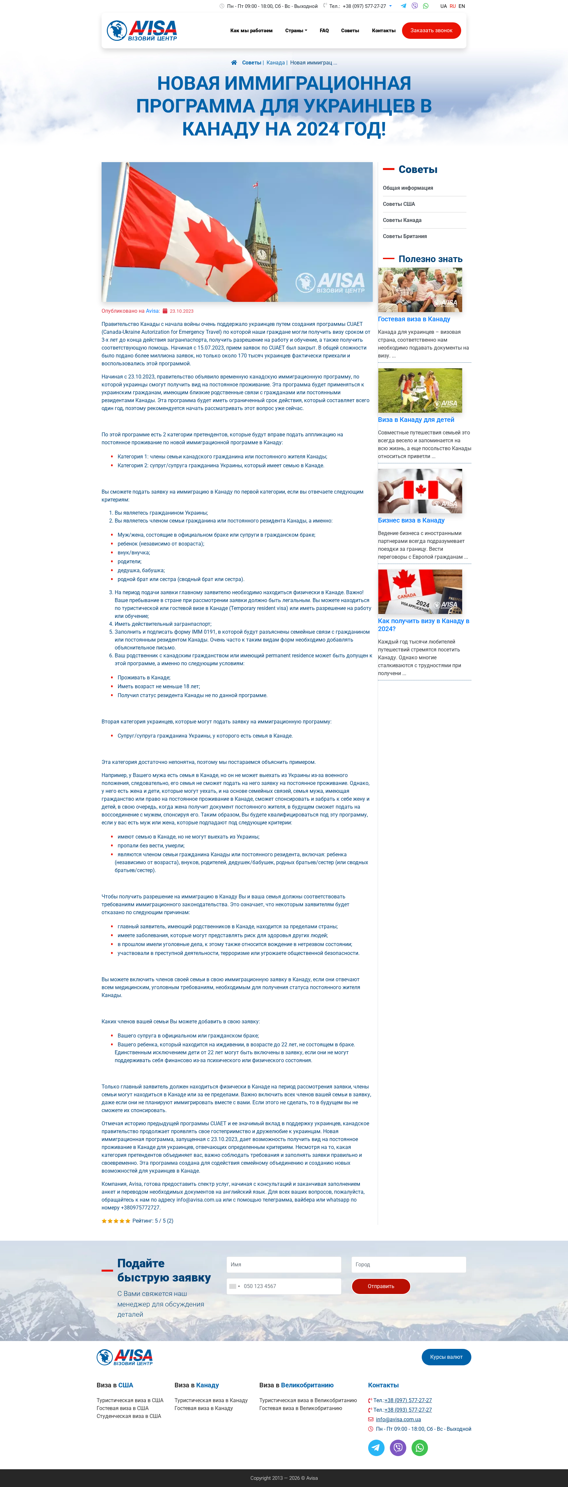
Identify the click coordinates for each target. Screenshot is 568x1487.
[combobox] (234, 1286)
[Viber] (415, 6)
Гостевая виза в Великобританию (300, 1408)
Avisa (152, 311)
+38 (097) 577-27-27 (364, 6)
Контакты (383, 1385)
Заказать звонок (432, 30)
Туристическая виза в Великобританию (308, 1400)
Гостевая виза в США (123, 1408)
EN (462, 6)
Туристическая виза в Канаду (211, 1400)
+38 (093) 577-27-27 (408, 1410)
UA (443, 6)
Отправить (381, 1286)
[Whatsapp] (426, 6)
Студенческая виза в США (129, 1416)
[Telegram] (403, 6)
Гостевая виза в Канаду (204, 1408)
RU (453, 6)
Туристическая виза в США (130, 1400)
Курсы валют (446, 1357)
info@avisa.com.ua (398, 1419)
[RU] (236, 63)
